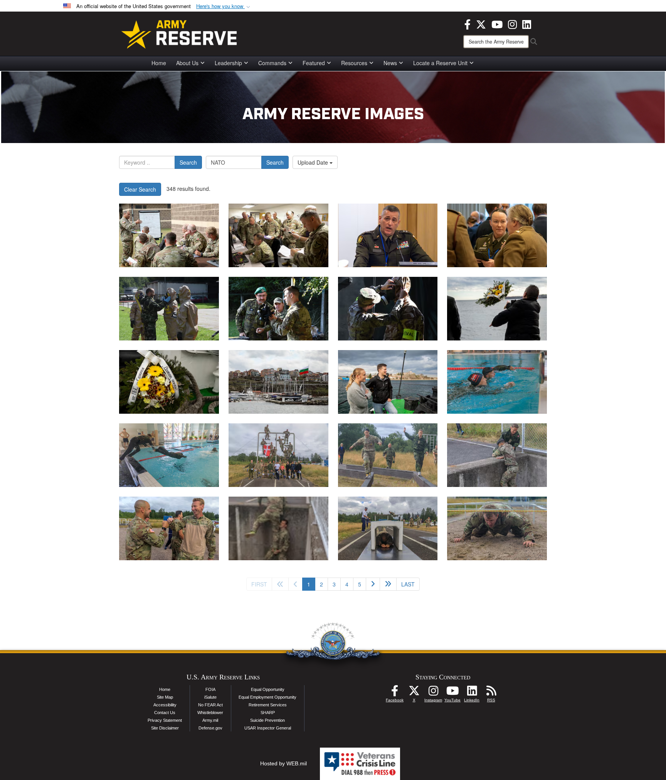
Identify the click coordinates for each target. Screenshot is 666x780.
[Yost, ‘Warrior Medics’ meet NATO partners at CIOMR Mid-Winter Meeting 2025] (388, 235)
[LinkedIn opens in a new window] (526, 23)
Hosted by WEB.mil (283, 763)
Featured (314, 63)
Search (188, 162)
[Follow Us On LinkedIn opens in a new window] (471, 693)
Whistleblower (210, 712)
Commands (272, 63)
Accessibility (165, 705)
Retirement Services (268, 705)
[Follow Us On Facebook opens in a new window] (394, 693)
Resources (354, 63)
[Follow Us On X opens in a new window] (414, 693)
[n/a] (169, 308)
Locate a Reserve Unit (440, 63)
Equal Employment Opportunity (267, 697)
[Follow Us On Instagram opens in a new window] (433, 693)
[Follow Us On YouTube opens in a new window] (452, 693)
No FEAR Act (210, 705)
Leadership (228, 63)
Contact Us (164, 712)
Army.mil (210, 720)
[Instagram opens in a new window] (512, 23)
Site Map (165, 697)
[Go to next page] (373, 584)
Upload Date (314, 162)
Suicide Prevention (267, 720)
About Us (187, 63)
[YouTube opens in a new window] (497, 23)
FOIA (210, 689)
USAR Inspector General (267, 728)
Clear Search (140, 189)
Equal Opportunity (267, 689)
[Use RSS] (491, 693)
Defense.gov (210, 728)
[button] (224, 6)
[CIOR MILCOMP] (497, 382)
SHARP (268, 712)
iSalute (210, 697)
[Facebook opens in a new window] (467, 23)
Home (158, 63)
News (390, 63)
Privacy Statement (165, 720)
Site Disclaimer (165, 728)
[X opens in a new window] (481, 23)
